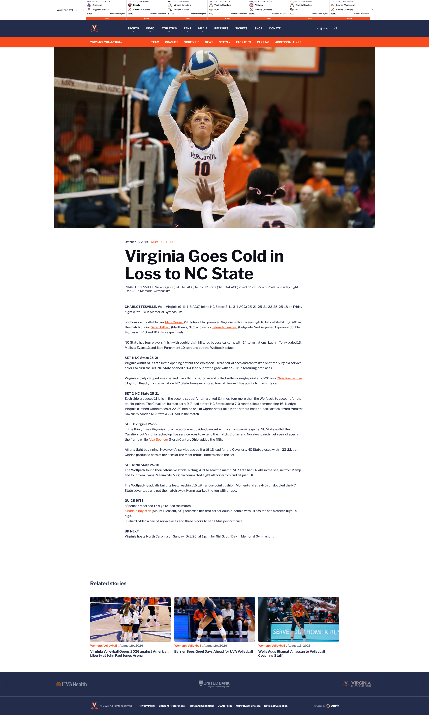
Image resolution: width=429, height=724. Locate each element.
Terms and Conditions (201, 705)
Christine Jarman (289, 378)
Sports (133, 28)
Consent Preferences (172, 705)
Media (202, 28)
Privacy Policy (147, 705)
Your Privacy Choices (248, 705)
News (209, 42)
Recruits (221, 28)
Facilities (243, 42)
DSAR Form (225, 705)
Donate (275, 28)
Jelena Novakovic (224, 327)
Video (150, 28)
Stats (223, 42)
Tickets (241, 28)
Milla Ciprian (174, 322)
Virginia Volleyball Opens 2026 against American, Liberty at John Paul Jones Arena (129, 653)
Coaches (171, 42)
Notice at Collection (276, 705)
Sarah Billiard (160, 327)
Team (155, 42)
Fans (187, 28)
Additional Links (288, 42)
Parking (263, 42)
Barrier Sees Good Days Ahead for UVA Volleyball (213, 651)
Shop (258, 28)
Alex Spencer (158, 439)
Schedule (191, 42)
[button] (83, 10)
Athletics (169, 28)
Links (106, 18)
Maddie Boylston (138, 511)
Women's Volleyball (103, 645)
